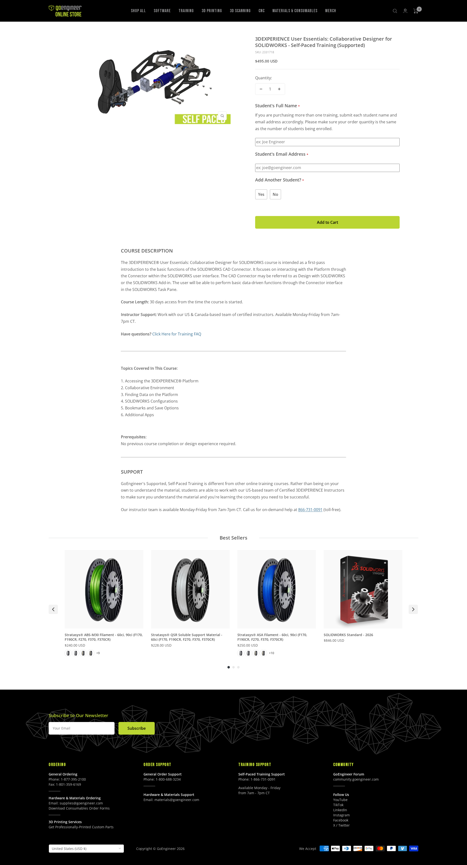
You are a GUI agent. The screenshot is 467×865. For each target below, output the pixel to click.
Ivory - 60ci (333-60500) (255, 653)
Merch (330, 10)
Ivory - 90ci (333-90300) (90, 653)
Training (186, 10)
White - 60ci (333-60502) (240, 653)
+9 (98, 653)
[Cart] (415, 11)
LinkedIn (340, 810)
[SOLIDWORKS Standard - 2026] (363, 589)
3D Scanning (240, 10)
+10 (271, 653)
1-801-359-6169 (68, 784)
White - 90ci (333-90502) (248, 653)
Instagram (341, 815)
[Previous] (53, 609)
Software (162, 10)
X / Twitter (341, 825)
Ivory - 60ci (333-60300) (83, 653)
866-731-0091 (310, 509)
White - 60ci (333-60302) (68, 653)
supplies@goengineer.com (81, 803)
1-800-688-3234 (168, 779)
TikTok (338, 804)
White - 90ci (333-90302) (75, 653)
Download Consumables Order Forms (79, 808)
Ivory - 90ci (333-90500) (263, 653)
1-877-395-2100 (73, 779)
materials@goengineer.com (176, 799)
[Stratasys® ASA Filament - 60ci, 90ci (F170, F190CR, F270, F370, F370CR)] (276, 589)
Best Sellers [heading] (233, 537)
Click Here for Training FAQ (176, 334)
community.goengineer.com (356, 779)
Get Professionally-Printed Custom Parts (81, 827)
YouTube (340, 799)
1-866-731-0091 (263, 779)
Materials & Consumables (294, 10)
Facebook (340, 820)
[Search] (395, 11)
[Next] (413, 609)
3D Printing (212, 10)
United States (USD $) (69, 848)
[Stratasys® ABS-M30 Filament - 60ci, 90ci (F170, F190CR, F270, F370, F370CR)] (104, 589)
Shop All (138, 10)
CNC (262, 10)
